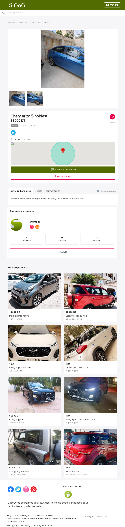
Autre (46, 22)
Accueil (11, 22)
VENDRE (114, 5)
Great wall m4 (72, 471)
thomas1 (35, 221)
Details (38, 191)
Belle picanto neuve (19, 316)
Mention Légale (22, 515)
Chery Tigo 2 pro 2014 (20, 367)
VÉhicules (23, 22)
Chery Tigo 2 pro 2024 (77, 367)
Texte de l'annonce (20, 191)
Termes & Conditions (44, 515)
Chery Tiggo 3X (17, 419)
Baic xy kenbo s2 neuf (76, 316)
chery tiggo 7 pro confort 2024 (80, 419)
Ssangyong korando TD (20, 471)
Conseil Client (69, 518)
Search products (15, 12)
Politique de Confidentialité (21, 518)
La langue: (89, 516)
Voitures (36, 22)
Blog (9, 515)
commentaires (53, 191)
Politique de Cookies (48, 518)
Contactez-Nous (16, 521)
